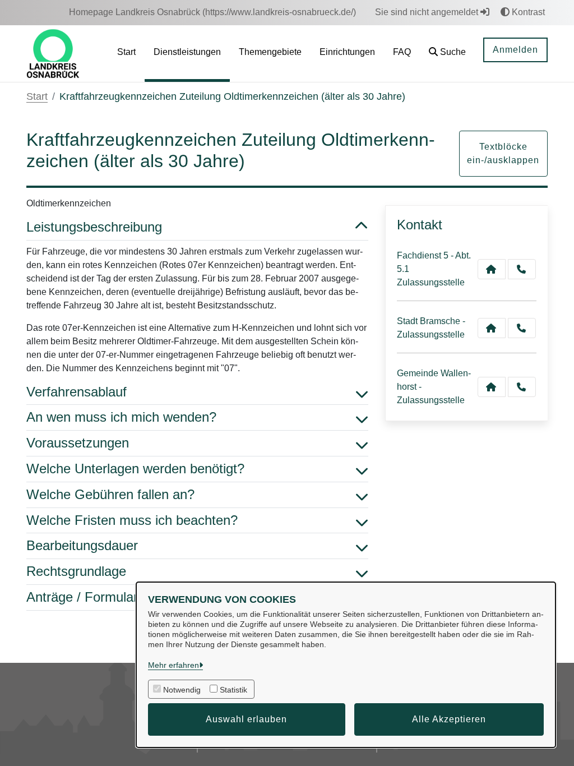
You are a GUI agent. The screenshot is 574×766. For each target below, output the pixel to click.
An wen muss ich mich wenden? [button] (121, 416)
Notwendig (182, 689)
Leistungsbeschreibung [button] (94, 226)
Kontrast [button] (527, 12)
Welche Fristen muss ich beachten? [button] (132, 520)
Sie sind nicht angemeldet (427, 12)
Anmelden (515, 49)
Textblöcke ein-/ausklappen (503, 153)
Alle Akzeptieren (449, 719)
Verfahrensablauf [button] (76, 391)
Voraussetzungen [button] (77, 442)
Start (37, 96)
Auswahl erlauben (246, 719)
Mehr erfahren (173, 665)
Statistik (233, 689)
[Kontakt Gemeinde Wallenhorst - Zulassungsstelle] (492, 387)
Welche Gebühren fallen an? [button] (110, 494)
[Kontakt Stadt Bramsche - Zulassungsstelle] (492, 328)
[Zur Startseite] (53, 53)
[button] (447, 53)
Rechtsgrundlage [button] (76, 571)
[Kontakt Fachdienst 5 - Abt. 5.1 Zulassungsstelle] (492, 269)
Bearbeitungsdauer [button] (82, 545)
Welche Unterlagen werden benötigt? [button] (135, 468)
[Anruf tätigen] (522, 269)
